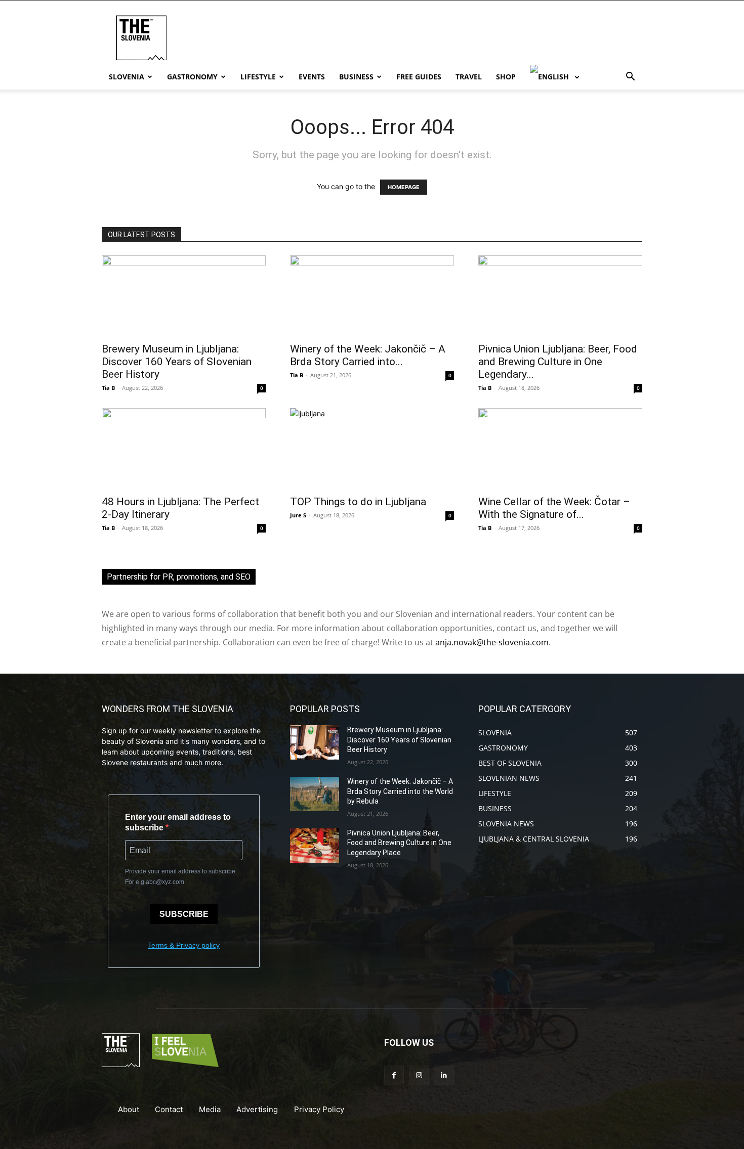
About (128, 1109)
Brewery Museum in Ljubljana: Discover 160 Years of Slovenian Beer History (177, 361)
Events (312, 76)
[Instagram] (419, 1075)
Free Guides (418, 76)
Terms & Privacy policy (184, 945)
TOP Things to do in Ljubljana (358, 502)
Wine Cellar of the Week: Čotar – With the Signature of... (554, 508)
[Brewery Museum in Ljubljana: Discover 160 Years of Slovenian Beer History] (184, 295)
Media (210, 1109)
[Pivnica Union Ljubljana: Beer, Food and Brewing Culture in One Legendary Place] (560, 295)
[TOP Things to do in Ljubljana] (372, 448)
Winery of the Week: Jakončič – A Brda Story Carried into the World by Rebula (400, 791)
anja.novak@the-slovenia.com (492, 642)
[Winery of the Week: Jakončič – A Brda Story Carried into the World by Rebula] (372, 295)
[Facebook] (394, 1075)
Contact (169, 1109)
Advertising (257, 1109)
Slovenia (126, 76)
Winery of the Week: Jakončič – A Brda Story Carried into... (367, 355)
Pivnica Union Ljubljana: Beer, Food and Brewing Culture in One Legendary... (557, 361)
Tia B (108, 387)
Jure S (298, 515)
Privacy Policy (319, 1109)
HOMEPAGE (404, 187)
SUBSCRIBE (184, 914)
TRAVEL (469, 76)
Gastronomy (192, 76)
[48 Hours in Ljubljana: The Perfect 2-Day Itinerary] (184, 448)
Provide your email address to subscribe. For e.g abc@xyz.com (181, 877)
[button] (630, 77)
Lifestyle (258, 76)
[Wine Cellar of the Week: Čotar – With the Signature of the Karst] (560, 448)
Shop (506, 76)
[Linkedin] (443, 1075)
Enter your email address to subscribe (178, 822)
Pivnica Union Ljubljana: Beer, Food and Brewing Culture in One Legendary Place (399, 843)
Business (356, 76)
